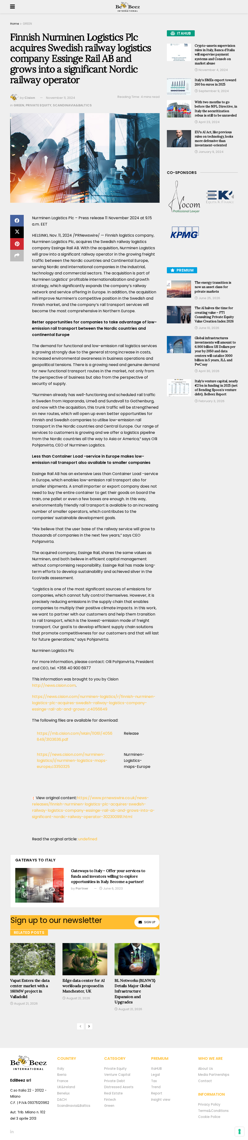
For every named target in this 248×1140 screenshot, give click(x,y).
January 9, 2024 (211, 151)
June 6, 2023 (112, 888)
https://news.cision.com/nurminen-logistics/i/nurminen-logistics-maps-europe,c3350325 (72, 760)
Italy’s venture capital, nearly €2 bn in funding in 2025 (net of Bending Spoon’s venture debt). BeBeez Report (216, 388)
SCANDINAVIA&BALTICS (72, 105)
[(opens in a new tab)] (184, 197)
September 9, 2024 (213, 91)
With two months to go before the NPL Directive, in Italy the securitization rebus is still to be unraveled (216, 108)
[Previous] (80, 1026)
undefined (87, 839)
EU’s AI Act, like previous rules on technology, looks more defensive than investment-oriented (214, 139)
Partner (82, 888)
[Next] (89, 1026)
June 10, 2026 (208, 328)
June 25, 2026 (209, 298)
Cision (29, 97)
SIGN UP (149, 922)
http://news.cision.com (54, 685)
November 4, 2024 (213, 70)
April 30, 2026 (208, 371)
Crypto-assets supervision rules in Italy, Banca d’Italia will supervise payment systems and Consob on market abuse (215, 54)
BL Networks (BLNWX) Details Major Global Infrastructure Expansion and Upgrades (135, 991)
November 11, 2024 (60, 97)
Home (14, 24)
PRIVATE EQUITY (38, 105)
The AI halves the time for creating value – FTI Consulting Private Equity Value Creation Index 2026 (214, 314)
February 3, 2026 (211, 401)
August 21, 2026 (25, 1003)
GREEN (27, 24)
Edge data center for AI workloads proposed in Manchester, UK (83, 986)
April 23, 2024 (209, 122)
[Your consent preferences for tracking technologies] (239, 1131)
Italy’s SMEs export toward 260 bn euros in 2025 (215, 82)
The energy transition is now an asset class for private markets (213, 287)
